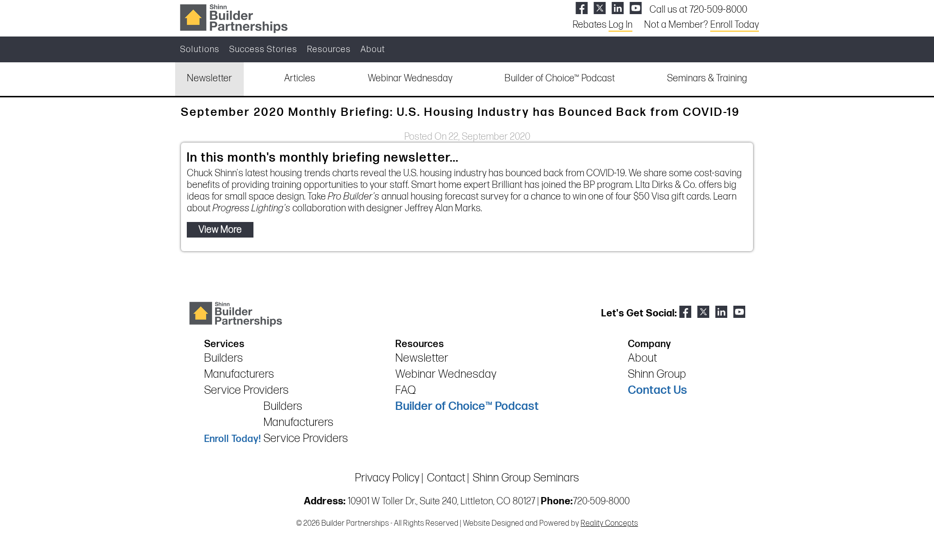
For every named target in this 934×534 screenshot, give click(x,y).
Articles (299, 78)
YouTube (635, 8)
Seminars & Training (707, 78)
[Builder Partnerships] (233, 17)
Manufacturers (239, 374)
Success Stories (263, 49)
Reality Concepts (609, 523)
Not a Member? (701, 25)
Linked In (617, 8)
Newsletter (209, 78)
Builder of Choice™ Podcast (559, 78)
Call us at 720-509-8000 (698, 10)
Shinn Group (657, 374)
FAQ (405, 390)
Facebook (581, 8)
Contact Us (657, 390)
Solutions (199, 49)
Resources (329, 49)
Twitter (599, 8)
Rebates (602, 25)
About (372, 49)
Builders (223, 358)
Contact (446, 478)
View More (220, 230)
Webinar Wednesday (410, 78)
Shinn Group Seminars (526, 478)
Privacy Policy (387, 478)
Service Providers (246, 390)
